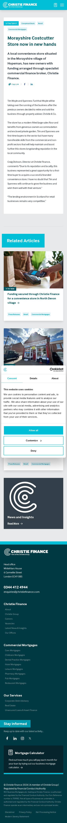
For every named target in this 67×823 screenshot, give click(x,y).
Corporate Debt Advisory (17, 700)
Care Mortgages (12, 650)
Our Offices (10, 632)
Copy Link (15, 84)
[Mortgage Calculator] (55, 5)
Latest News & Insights (15, 628)
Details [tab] (33, 378)
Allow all (33, 430)
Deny (33, 450)
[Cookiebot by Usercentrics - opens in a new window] (49, 370)
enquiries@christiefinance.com (22, 592)
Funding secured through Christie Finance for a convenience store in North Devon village (33, 298)
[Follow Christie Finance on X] (30, 738)
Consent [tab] (12, 378)
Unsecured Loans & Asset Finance (21, 710)
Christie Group (12, 614)
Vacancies (9, 623)
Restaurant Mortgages (15, 683)
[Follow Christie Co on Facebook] (7, 738)
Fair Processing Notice (46, 812)
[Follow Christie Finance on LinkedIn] (15, 738)
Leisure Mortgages (14, 668)
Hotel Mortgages (13, 664)
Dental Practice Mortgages (17, 659)
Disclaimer (10, 812)
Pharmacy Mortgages (15, 673)
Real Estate (10, 705)
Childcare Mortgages (15, 654)
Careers (8, 618)
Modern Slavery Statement (17, 816)
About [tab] (55, 378)
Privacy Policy (25, 812)
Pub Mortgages (12, 678)
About (8, 609)
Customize (32, 440)
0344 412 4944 (16, 587)
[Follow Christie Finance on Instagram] (22, 738)
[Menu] (62, 4)
